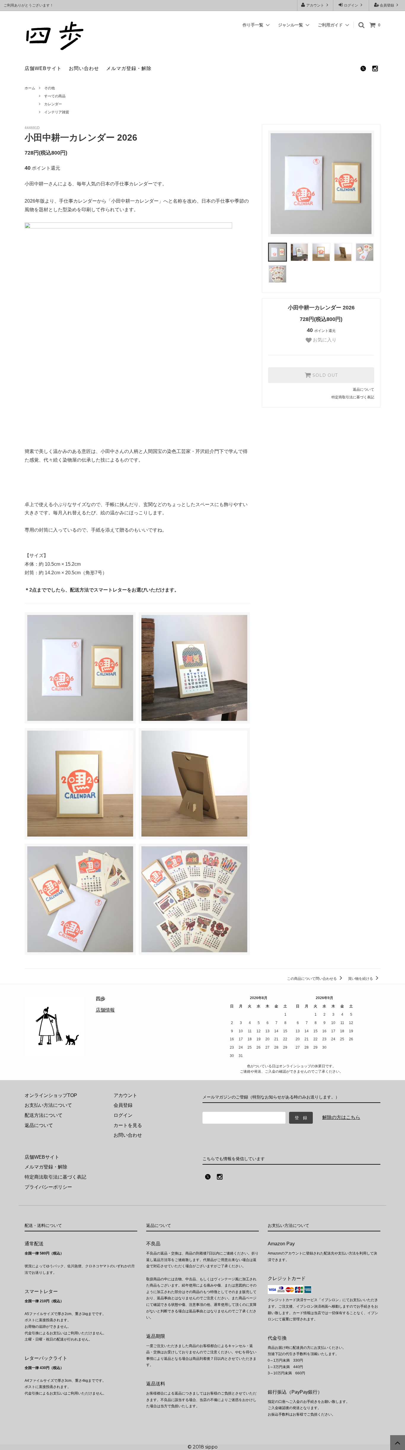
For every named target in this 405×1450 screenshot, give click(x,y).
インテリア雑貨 (56, 112)
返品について (363, 389)
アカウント (315, 5)
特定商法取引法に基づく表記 (55, 1176)
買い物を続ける (361, 979)
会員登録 (387, 5)
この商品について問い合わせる (312, 979)
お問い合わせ (84, 68)
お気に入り (324, 340)
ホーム (30, 88)
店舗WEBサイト (43, 68)
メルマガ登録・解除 (129, 68)
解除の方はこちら (341, 1117)
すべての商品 (55, 96)
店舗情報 (105, 1009)
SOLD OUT (324, 375)
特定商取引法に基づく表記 (352, 397)
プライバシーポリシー (48, 1187)
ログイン (351, 5)
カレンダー (53, 104)
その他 (49, 88)
